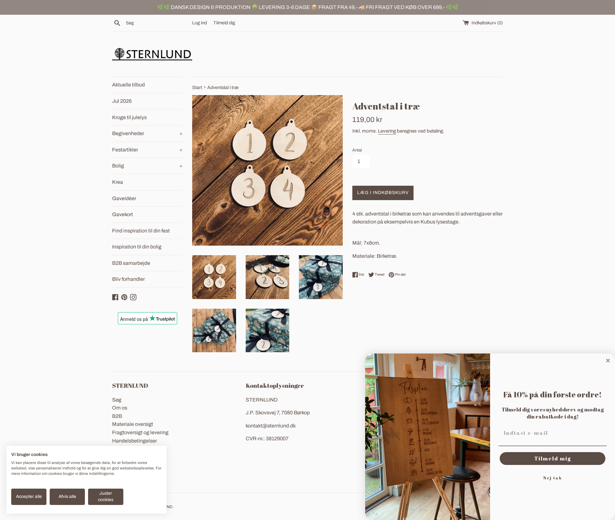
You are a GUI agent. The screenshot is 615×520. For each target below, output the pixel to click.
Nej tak (552, 477)
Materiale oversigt (132, 424)
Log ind (199, 22)
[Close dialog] (608, 360)
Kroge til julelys (129, 117)
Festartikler (147, 149)
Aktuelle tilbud (128, 84)
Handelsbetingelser (134, 440)
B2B (117, 416)
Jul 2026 (122, 101)
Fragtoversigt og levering (140, 432)
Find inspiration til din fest (141, 230)
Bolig (147, 165)
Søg (116, 399)
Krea (117, 182)
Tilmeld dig (224, 22)
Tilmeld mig (552, 458)
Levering (387, 131)
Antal (357, 150)
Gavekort (122, 214)
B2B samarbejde (131, 263)
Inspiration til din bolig (136, 246)
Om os (119, 407)
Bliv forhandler (128, 279)
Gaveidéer (124, 198)
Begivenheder (147, 133)
